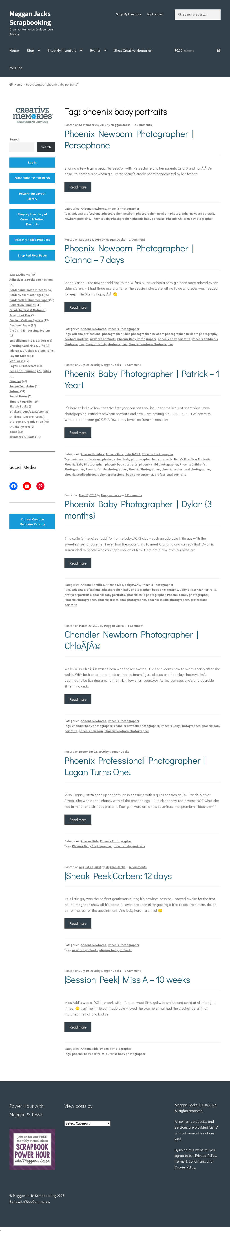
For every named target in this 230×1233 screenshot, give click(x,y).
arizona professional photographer (97, 213)
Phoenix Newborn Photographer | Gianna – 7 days (128, 253)
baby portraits (162, 459)
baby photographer (136, 459)
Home (14, 50)
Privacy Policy (205, 1155)
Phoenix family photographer (106, 344)
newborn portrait (202, 213)
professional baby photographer (130, 474)
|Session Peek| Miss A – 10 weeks (127, 979)
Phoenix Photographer (123, 209)
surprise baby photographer (125, 1054)
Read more (78, 187)
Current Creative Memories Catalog (32, 521)
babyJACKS (132, 454)
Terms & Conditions (190, 1161)
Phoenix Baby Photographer (111, 219)
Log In (32, 162)
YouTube (15, 68)
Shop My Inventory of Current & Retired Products (32, 219)
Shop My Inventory (128, 14)
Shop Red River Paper (32, 255)
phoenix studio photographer (85, 474)
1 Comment (137, 239)
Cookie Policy (185, 1167)
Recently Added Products (32, 240)
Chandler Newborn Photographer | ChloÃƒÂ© (131, 639)
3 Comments (133, 495)
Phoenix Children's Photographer (189, 219)
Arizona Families (92, 454)
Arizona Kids (114, 454)
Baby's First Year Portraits (192, 459)
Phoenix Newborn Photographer (150, 344)
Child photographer (137, 334)
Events (95, 50)
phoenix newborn (91, 731)
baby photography (165, 590)
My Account (155, 14)
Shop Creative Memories (133, 50)
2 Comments (143, 125)
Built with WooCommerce (29, 1201)
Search (14, 139)
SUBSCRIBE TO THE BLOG (32, 178)
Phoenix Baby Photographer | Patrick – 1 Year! (141, 379)
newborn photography (172, 213)
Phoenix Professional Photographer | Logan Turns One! (134, 766)
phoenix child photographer (158, 464)
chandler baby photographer (92, 726)
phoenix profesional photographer (185, 469)
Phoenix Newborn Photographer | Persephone (128, 139)
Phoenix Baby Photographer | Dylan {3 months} (138, 509)
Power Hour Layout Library (32, 196)
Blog (30, 50)
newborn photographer (139, 213)
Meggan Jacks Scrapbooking (30, 18)
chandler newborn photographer (136, 726)
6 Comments (138, 867)
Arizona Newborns (93, 209)
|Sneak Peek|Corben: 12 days (118, 875)
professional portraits (170, 474)
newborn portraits (77, 219)
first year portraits (77, 595)
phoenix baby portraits (148, 219)
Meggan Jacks (120, 125)
